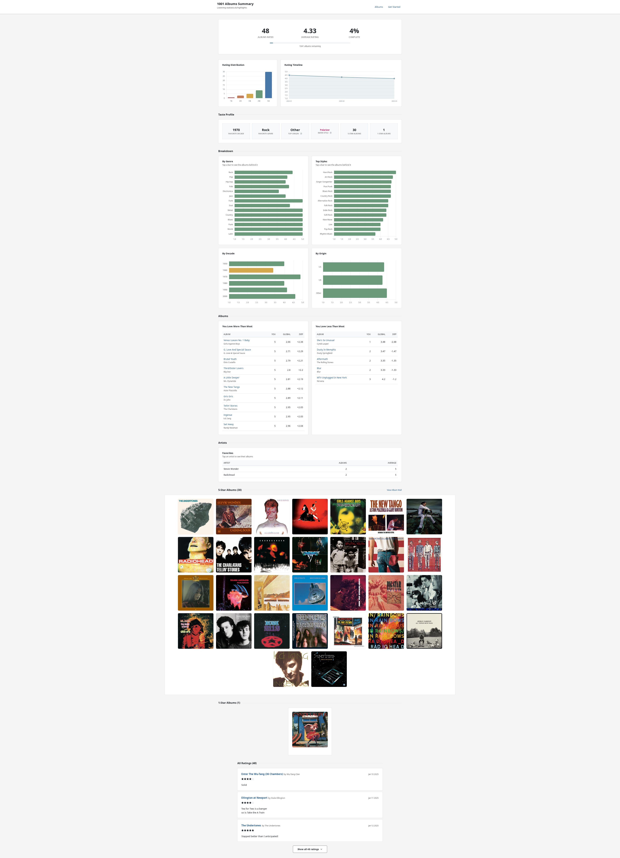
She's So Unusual (326, 340)
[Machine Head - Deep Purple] (310, 631)
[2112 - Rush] (272, 631)
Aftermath (322, 358)
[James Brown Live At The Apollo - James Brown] (348, 631)
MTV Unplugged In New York (332, 377)
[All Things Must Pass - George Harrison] (424, 631)
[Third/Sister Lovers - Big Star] (386, 593)
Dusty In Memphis (326, 349)
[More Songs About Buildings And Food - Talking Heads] (424, 554)
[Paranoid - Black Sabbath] (234, 593)
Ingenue (228, 414)
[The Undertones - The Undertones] (195, 516)
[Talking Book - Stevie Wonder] (234, 516)
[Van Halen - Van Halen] (310, 554)
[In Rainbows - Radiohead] (386, 631)
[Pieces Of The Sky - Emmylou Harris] (195, 593)
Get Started (394, 6)
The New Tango (232, 386)
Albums (379, 6)
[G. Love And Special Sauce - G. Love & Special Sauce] (424, 593)
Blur (319, 368)
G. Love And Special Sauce (237, 349)
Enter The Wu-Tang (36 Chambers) (262, 774)
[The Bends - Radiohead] (195, 554)
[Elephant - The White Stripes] (310, 516)
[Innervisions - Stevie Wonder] (272, 593)
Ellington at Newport (254, 797)
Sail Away (229, 424)
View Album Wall (394, 490)
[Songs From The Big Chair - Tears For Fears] (234, 631)
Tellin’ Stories (231, 405)
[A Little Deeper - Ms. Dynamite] (424, 516)
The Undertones (251, 825)
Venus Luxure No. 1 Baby (237, 340)
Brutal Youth (230, 358)
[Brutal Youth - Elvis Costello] (348, 554)
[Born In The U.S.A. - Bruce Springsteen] (386, 554)
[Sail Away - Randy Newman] (348, 593)
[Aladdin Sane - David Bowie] (272, 516)
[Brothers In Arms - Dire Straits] (310, 593)
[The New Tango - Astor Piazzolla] (386, 516)
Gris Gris (228, 396)
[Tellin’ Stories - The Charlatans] (234, 554)
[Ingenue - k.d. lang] (291, 669)
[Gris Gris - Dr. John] (195, 631)
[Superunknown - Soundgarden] (272, 554)
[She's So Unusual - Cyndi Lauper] (310, 729)
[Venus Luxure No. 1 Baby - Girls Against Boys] (348, 516)
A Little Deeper (231, 377)
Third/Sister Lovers (233, 368)
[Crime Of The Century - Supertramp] (329, 669)
